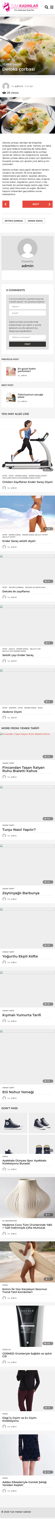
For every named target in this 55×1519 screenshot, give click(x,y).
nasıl (40, 708)
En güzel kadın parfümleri (27, 370)
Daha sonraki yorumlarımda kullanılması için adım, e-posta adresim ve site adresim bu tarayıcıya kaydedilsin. (25, 326)
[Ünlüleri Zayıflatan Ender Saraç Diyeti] (27, 445)
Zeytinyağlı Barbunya (20, 893)
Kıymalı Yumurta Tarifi (21, 1015)
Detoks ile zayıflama (35, 587)
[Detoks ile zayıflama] (27, 570)
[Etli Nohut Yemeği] (27, 1057)
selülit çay (35, 649)
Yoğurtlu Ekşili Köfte (20, 956)
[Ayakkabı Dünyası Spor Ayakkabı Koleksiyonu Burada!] (27, 1133)
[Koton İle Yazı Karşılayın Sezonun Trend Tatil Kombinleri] (27, 1261)
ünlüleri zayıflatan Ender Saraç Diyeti (21, 478)
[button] (46, 7)
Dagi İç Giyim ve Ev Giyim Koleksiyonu (19, 1419)
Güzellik (6, 1349)
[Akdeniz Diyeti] (27, 687)
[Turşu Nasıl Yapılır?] (27, 804)
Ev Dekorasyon (9, 1221)
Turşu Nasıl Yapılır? (19, 830)
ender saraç (35, 221)
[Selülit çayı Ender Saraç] (27, 625)
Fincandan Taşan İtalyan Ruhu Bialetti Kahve (23, 769)
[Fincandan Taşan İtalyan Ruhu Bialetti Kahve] (27, 746)
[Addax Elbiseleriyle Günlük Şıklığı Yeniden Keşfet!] (27, 1454)
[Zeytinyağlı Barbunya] (27, 864)
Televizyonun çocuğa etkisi (30, 395)
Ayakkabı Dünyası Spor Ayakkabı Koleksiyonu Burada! (24, 1162)
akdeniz (12, 708)
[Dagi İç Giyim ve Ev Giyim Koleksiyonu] (27, 1390)
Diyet (4, 476)
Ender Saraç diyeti (38, 476)
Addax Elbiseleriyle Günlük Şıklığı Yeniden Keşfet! (24, 1484)
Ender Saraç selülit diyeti (35, 535)
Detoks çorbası (14, 221)
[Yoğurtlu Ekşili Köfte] (27, 928)
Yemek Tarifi (11, 64)
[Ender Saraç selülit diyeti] (27, 514)
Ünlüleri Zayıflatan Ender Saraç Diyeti (27, 482)
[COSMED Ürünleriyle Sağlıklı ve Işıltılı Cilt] (27, 1326)
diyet (11, 476)
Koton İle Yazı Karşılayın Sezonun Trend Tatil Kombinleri (24, 1291)
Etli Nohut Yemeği (18, 1092)
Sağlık (12, 649)
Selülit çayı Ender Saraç (14, 651)
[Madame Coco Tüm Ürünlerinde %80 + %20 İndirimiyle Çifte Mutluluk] (27, 1197)
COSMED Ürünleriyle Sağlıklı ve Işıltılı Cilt (27, 1355)
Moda (5, 1156)
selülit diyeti (8, 537)
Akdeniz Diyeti (12, 711)
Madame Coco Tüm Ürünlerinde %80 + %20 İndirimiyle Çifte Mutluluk (27, 1226)
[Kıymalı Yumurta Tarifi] (27, 989)
